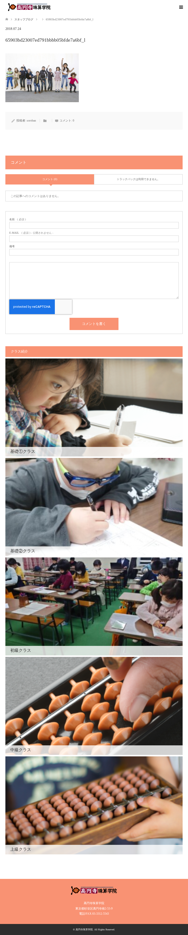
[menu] (180, 7)
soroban (31, 120)
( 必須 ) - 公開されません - (31, 233)
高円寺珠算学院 (84, 929)
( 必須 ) (17, 219)
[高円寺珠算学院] (29, 7)
